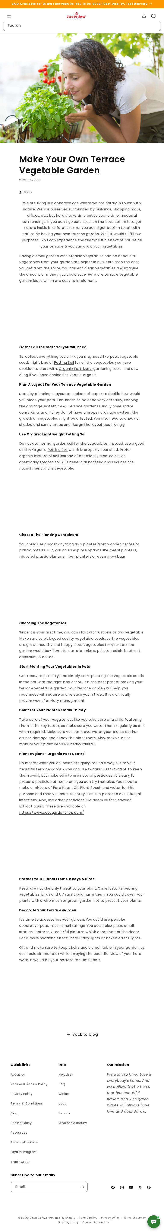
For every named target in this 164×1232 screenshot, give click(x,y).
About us (18, 1074)
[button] (9, 15)
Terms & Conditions (27, 1103)
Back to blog (85, 1034)
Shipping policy (68, 1222)
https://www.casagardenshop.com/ (51, 812)
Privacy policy (110, 1217)
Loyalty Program (24, 1152)
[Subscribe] (82, 1187)
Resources (19, 1132)
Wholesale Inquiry (73, 1123)
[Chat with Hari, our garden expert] (153, 1221)
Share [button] (28, 192)
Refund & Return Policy (29, 1084)
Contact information (96, 1222)
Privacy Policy (21, 1094)
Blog (14, 1113)
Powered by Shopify (62, 1218)
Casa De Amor (38, 1218)
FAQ (62, 1084)
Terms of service (24, 1142)
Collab (64, 1094)
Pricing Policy (21, 1123)
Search (64, 1113)
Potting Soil (64, 362)
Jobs (62, 1103)
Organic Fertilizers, (75, 368)
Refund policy (88, 1217)
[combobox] (82, 26)
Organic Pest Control (107, 769)
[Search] (156, 25)
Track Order (20, 1162)
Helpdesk (66, 1074)
